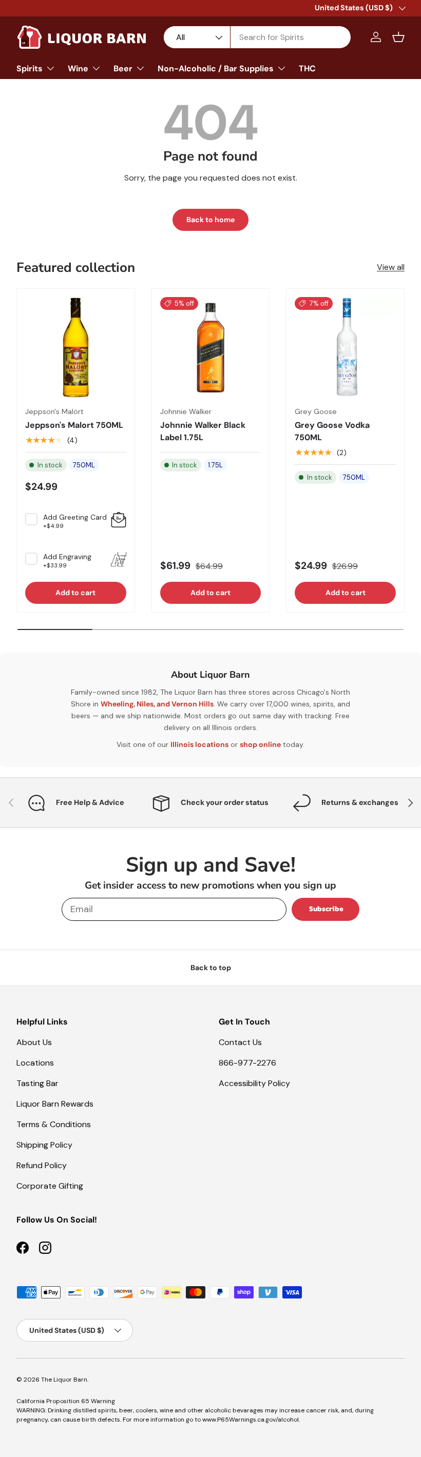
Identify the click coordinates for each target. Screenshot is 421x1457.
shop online (260, 744)
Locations (35, 1062)
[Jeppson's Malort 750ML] (75, 347)
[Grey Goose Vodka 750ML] (345, 347)
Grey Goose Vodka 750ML (332, 431)
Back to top (210, 967)
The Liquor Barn (64, 1379)
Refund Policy (41, 1165)
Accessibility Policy (254, 1083)
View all (391, 267)
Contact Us (240, 1042)
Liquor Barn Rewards (54, 1103)
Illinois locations (199, 744)
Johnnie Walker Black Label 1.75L (202, 431)
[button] (398, 37)
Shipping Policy (44, 1144)
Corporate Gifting (49, 1185)
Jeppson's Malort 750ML (74, 425)
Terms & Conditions (53, 1124)
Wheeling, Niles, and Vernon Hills (157, 703)
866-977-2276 (247, 1062)
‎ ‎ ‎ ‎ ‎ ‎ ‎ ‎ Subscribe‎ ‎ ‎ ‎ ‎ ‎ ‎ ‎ (325, 908)
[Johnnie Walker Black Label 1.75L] (210, 347)
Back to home (210, 219)
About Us (34, 1042)
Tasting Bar (37, 1083)
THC (307, 68)
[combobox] (257, 37)
